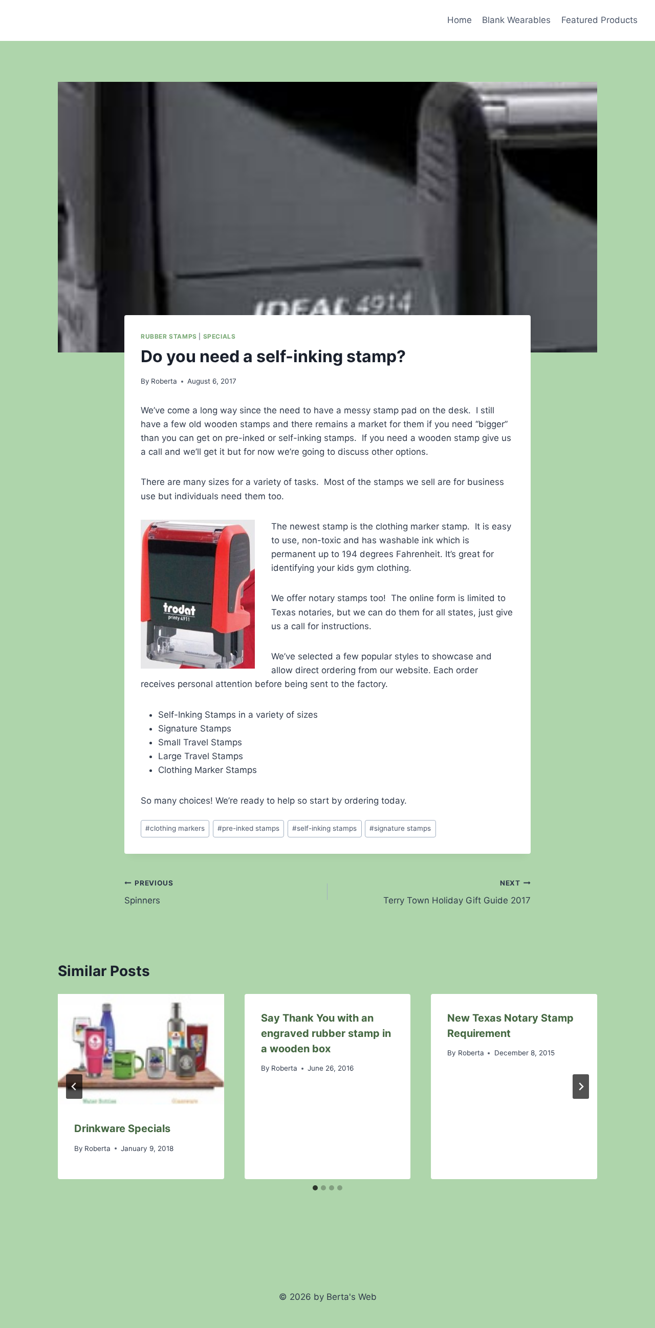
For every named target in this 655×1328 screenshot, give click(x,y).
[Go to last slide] (74, 1086)
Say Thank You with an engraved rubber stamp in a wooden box (326, 1033)
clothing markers (175, 828)
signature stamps (400, 828)
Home (459, 20)
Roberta (164, 381)
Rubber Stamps (169, 336)
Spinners (148, 892)
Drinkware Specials (122, 1128)
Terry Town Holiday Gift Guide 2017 (457, 892)
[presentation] (141, 1049)
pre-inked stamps (248, 828)
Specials (219, 336)
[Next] (581, 1086)
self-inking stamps (324, 828)
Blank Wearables (516, 20)
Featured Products (599, 20)
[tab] (315, 1187)
